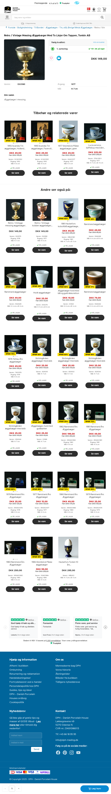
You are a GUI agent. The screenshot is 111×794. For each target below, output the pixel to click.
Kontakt (61, 711)
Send (36, 749)
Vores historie (63, 670)
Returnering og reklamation (24, 674)
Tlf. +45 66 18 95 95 (66, 734)
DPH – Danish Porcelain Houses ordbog (22, 696)
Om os (60, 659)
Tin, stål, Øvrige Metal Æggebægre (75, 28)
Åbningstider (63, 674)
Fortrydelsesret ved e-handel (25, 682)
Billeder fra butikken (66, 678)
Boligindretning (24, 28)
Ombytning (15, 670)
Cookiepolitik (16, 702)
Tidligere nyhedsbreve (68, 682)
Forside (11, 28)
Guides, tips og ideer (20, 690)
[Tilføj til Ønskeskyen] (58, 58)
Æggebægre (51, 28)
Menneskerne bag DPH (68, 666)
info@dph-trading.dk (67, 740)
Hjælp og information (23, 659)
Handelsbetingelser (20, 678)
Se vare (15, 173)
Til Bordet (39, 28)
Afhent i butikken (18, 666)
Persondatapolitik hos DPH (24, 686)
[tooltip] (15, 147)
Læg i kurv (96, 789)
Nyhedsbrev (17, 711)
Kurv (104, 11)
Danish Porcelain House (15, 9)
